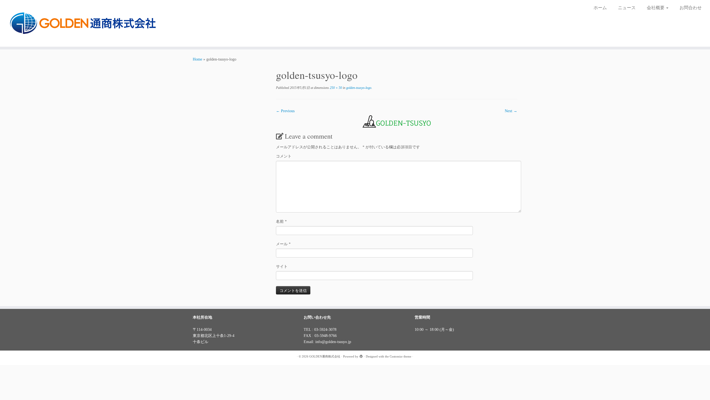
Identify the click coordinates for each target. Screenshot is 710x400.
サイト (282, 266)
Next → (511, 111)
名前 (281, 221)
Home (197, 59)
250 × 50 (335, 88)
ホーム (600, 7)
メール (283, 244)
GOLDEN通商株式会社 (324, 356)
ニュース (627, 7)
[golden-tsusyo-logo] (396, 121)
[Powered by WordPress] (361, 356)
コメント (283, 156)
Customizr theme (400, 356)
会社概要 (656, 7)
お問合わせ (690, 7)
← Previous (285, 111)
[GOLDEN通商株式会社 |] (82, 23)
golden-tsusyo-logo (358, 88)
